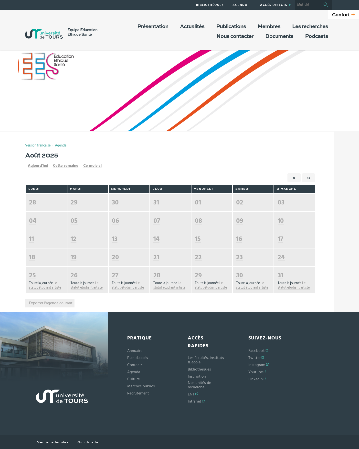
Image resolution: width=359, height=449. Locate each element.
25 (32, 275)
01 (198, 202)
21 (156, 257)
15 (198, 239)
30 (115, 202)
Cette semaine (65, 166)
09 (239, 220)
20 (115, 257)
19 (73, 257)
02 (239, 202)
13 (114, 239)
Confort (343, 14)
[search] (307, 5)
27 (115, 275)
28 (32, 202)
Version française (38, 145)
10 (281, 220)
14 (156, 239)
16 (239, 239)
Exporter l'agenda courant (51, 303)
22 (198, 257)
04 (32, 220)
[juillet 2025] (294, 177)
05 (74, 220)
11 (31, 239)
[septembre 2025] (308, 177)
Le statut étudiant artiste (45, 285)
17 (280, 239)
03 (281, 202)
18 (32, 257)
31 (156, 202)
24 (281, 257)
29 (74, 202)
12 (73, 239)
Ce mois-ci (92, 166)
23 (239, 257)
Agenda (60, 145)
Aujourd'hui (38, 166)
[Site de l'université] (44, 400)
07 (156, 220)
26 (74, 275)
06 (115, 220)
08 (198, 220)
